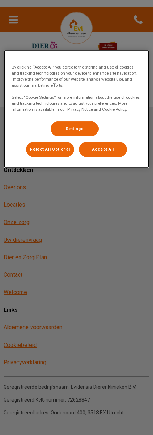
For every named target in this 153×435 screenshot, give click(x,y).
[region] (76, 109)
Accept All (103, 149)
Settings (74, 128)
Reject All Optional (50, 149)
